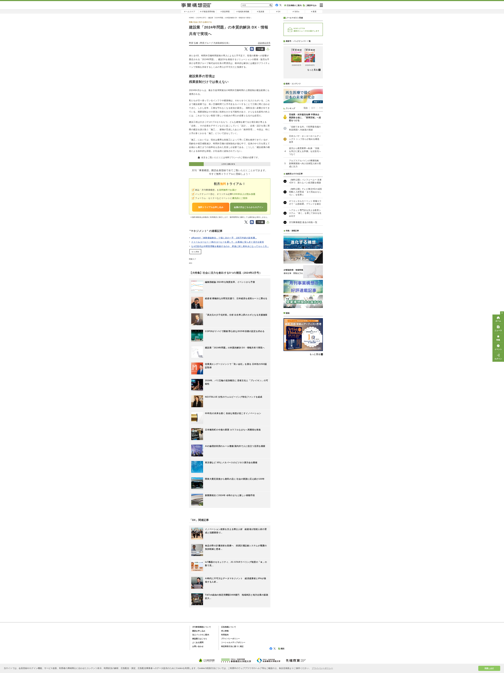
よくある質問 (197, 642)
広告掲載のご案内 (294, 5)
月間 (321, 108)
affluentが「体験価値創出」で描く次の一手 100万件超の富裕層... (224, 238)
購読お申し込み (198, 631)
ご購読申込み (311, 5)
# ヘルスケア (189, 12)
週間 (313, 108)
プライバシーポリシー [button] (322, 668)
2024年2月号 (201, 18)
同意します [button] (489, 668)
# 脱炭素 (260, 12)
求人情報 (225, 631)
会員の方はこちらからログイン (248, 207)
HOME (191, 18)
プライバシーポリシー (230, 639)
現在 (306, 108)
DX (191, 263)
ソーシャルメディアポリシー (233, 642)
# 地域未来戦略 (243, 12)
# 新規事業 (225, 12)
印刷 (259, 49)
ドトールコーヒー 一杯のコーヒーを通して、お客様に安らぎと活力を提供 (227, 242)
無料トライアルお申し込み (210, 207)
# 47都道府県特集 (207, 12)
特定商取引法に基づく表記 (232, 646)
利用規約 (225, 635)
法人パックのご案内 (200, 635)
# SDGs (296, 12)
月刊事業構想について (201, 627)
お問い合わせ (197, 646)
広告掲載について (228, 627)
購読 (282, 649)
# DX (278, 12)
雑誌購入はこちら (199, 639)
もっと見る (195, 251)
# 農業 (313, 12)
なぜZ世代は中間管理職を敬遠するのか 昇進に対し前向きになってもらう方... (230, 246)
